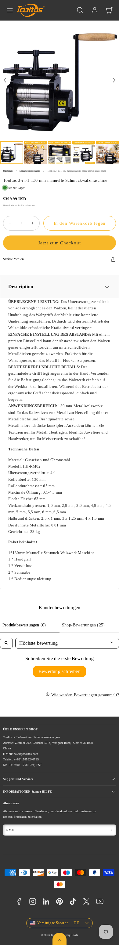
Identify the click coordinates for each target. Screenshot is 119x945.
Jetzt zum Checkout (59, 242)
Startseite (8, 171)
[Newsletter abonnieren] (112, 830)
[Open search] (6, 643)
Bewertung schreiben (59, 671)
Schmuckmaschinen (30, 171)
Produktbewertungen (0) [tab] (24, 625)
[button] (9, 10)
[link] (94, 10)
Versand (6, 205)
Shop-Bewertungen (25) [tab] (83, 625)
